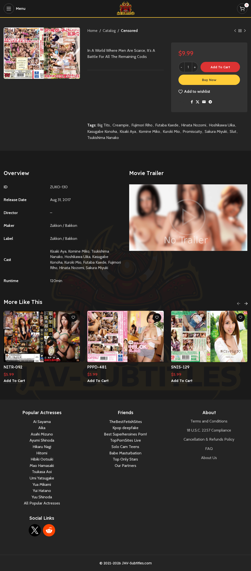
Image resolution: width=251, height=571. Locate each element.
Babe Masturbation (125, 453)
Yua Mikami (42, 484)
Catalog (109, 30)
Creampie (121, 125)
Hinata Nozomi (193, 125)
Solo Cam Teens (125, 446)
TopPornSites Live (125, 440)
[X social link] (197, 102)
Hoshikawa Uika (222, 125)
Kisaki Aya (128, 131)
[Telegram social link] (210, 102)
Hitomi (41, 453)
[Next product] (244, 30)
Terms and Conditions (208, 421)
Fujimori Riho (141, 125)
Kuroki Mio (171, 131)
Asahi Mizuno (42, 434)
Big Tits (103, 125)
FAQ (209, 448)
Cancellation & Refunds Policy (209, 439)
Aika (41, 427)
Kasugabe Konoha (102, 131)
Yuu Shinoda (42, 497)
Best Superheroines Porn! (125, 434)
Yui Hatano (42, 490)
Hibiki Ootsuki (42, 459)
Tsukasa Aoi (42, 471)
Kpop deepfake (125, 427)
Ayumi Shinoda (41, 440)
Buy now (209, 80)
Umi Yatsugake (42, 478)
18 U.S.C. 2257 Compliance (209, 430)
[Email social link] (204, 102)
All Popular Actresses (42, 503)
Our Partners (125, 465)
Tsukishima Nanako (103, 137)
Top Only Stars (125, 459)
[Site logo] (125, 8)
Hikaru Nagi (42, 446)
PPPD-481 (97, 367)
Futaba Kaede (166, 125)
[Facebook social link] (191, 102)
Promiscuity (192, 131)
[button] (14, 381)
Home (92, 30)
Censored (129, 30)
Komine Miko (149, 131)
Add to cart (220, 67)
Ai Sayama (42, 421)
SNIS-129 (180, 367)
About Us (209, 457)
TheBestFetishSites (125, 421)
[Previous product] (235, 30)
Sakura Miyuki (216, 131)
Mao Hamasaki (42, 465)
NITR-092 (13, 367)
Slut (233, 131)
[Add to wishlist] (73, 317)
